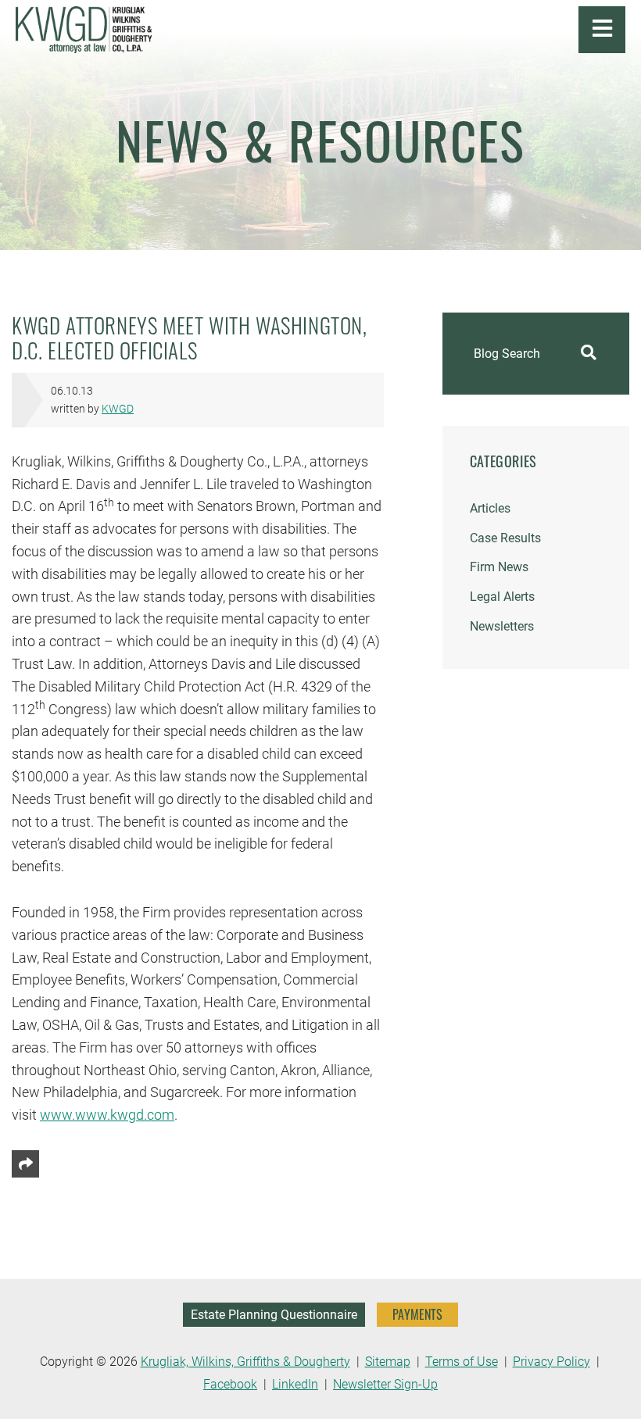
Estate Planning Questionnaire (274, 1314)
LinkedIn (295, 1384)
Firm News (499, 566)
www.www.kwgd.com (107, 1114)
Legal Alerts (502, 596)
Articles (490, 508)
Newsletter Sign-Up (385, 1384)
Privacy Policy (551, 1361)
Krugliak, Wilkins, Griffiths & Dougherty (245, 1361)
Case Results (505, 538)
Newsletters (502, 626)
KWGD (118, 409)
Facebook (230, 1384)
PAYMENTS (417, 1314)
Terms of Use (461, 1361)
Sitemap (387, 1361)
